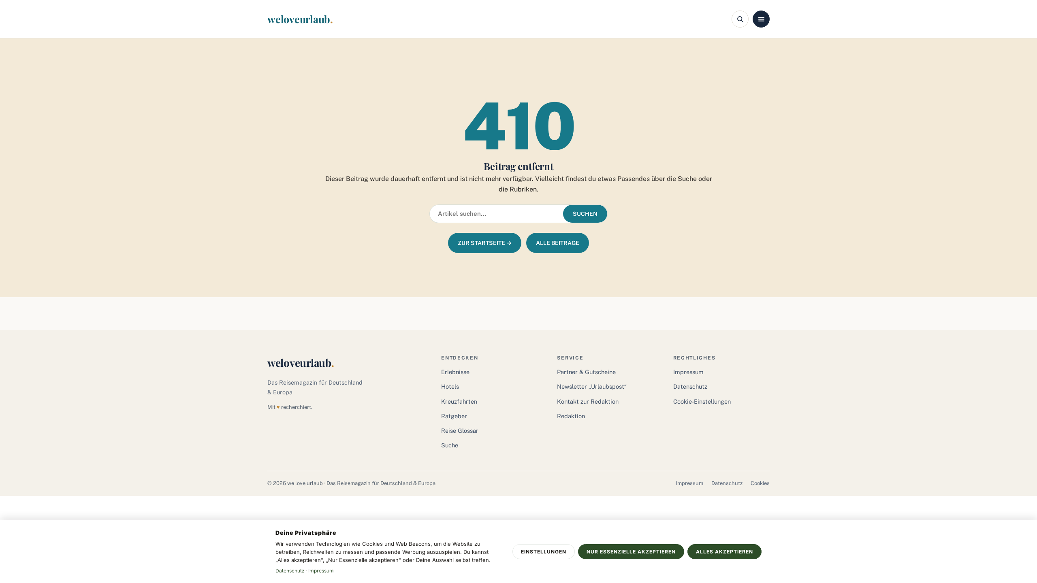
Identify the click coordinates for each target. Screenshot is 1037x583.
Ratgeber (454, 416)
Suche (449, 445)
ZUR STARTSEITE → (485, 243)
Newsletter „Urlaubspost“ (592, 386)
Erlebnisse (455, 371)
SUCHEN (585, 214)
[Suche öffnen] (740, 19)
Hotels (450, 386)
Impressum (688, 371)
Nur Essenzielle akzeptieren (631, 552)
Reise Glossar (459, 430)
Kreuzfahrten (459, 401)
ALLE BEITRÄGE (557, 243)
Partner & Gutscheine (586, 371)
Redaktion (571, 416)
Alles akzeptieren (724, 552)
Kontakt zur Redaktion (588, 401)
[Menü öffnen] (761, 19)
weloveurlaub (300, 19)
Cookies (760, 483)
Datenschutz (690, 386)
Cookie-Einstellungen (702, 401)
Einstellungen (543, 552)
